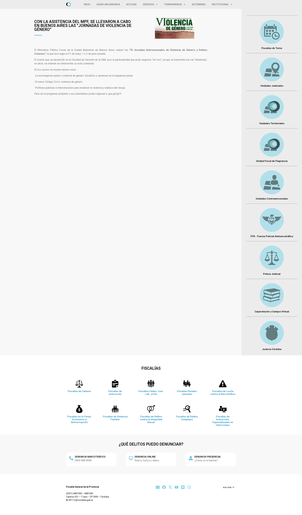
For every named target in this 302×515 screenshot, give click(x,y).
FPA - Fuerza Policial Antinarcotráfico (272, 236)
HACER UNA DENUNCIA (108, 4)
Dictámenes (199, 4)
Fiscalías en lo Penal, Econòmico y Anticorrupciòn (79, 419)
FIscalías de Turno (271, 48)
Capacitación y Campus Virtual (272, 311)
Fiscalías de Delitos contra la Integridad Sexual (151, 419)
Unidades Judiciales (271, 85)
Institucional (220, 4)
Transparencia (173, 4)
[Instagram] (189, 487)
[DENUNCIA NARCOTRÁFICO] (71, 458)
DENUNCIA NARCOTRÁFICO (90, 456)
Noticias (131, 4)
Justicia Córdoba (271, 349)
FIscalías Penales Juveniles (187, 392)
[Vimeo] (183, 487)
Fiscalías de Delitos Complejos (187, 418)
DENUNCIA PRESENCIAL (207, 456)
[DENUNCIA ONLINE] (131, 458)
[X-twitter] (170, 487)
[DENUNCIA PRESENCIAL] (191, 458)
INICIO (87, 4)
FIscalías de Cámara (79, 391)
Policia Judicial (271, 274)
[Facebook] (164, 487)
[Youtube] (177, 487)
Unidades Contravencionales (272, 198)
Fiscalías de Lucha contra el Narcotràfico (222, 392)
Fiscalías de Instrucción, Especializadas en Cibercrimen (223, 421)
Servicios (148, 4)
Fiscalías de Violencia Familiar (115, 418)
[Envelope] (158, 487)
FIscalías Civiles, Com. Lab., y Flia (151, 392)
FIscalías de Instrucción (115, 392)
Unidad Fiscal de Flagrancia (272, 161)
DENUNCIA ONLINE (145, 456)
